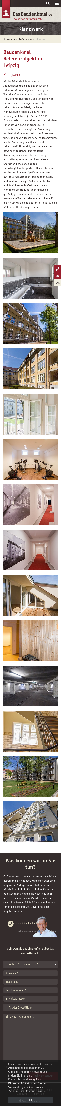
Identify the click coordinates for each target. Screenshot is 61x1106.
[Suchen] (48, 3)
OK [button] (30, 1100)
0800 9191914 (28, 923)
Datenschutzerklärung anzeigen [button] (28, 1091)
